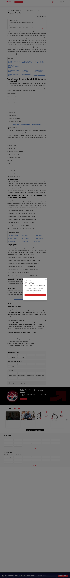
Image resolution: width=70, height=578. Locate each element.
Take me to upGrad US (35, 295)
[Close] (46, 279)
